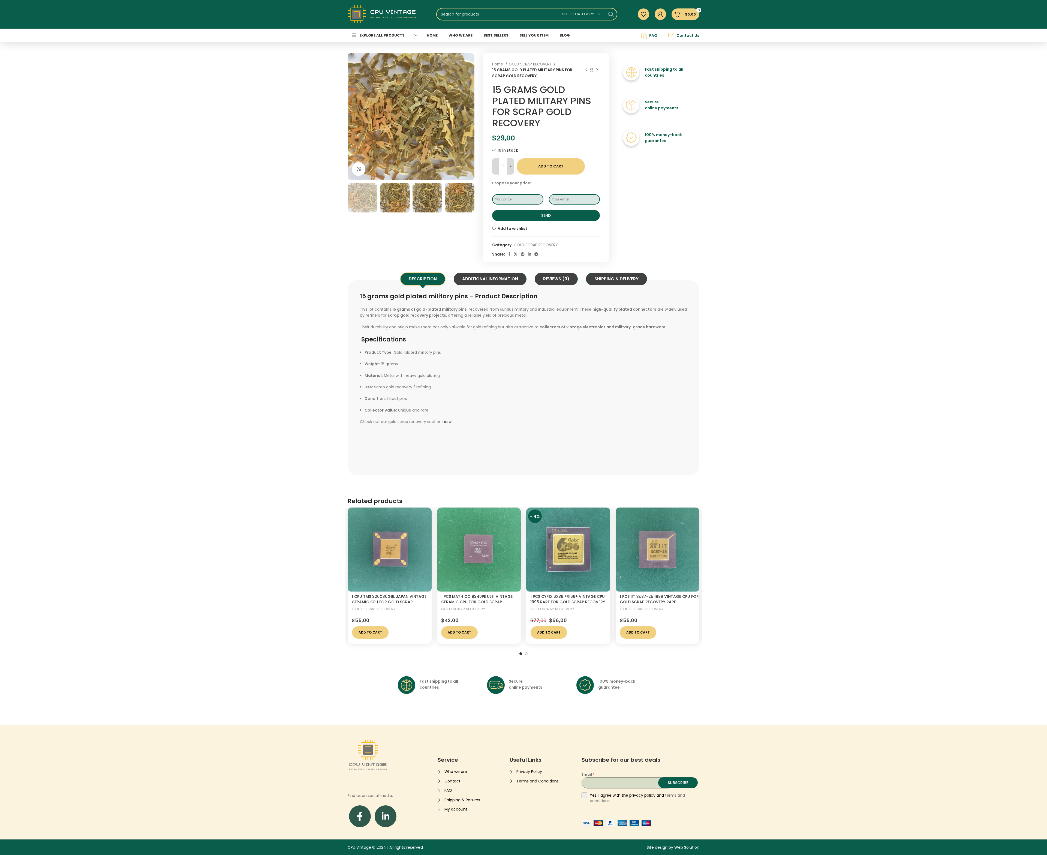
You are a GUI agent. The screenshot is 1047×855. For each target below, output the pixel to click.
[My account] (660, 14)
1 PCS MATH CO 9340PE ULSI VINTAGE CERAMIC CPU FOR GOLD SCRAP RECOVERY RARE (477, 602)
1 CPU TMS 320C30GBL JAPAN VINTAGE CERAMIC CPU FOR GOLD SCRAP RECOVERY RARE (389, 602)
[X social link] (515, 254)
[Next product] (597, 70)
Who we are (455, 771)
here (447, 421)
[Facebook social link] (509, 254)
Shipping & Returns (462, 800)
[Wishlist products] (643, 14)
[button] (370, 632)
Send (546, 215)
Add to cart (551, 166)
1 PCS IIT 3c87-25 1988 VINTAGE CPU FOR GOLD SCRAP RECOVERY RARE (659, 599)
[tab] (423, 279)
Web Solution (686, 847)
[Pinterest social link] (522, 254)
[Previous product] (586, 70)
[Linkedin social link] (529, 254)
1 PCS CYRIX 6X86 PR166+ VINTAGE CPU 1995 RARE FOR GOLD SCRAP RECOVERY (567, 599)
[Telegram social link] (536, 254)
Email (588, 774)
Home (498, 64)
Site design (657, 847)
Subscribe (678, 782)
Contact (452, 781)
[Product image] (390, 550)
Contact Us (687, 35)
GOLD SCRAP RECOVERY (530, 64)
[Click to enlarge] (358, 169)
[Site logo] (382, 14)
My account (455, 809)
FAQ (653, 35)
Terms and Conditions (537, 781)
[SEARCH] (611, 14)
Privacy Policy (529, 771)
